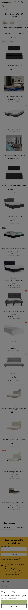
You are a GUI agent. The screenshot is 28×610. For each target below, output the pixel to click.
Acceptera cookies (14, 602)
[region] (14, 599)
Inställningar (14, 606)
